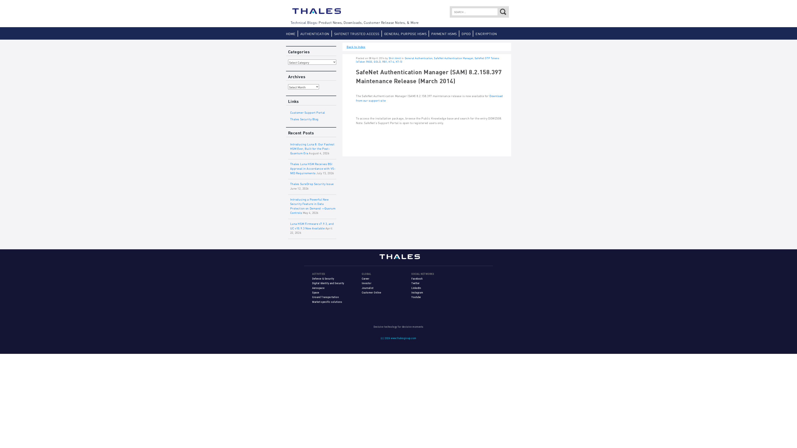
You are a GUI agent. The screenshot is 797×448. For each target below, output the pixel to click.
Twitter (415, 283)
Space (315, 292)
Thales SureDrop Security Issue (312, 183)
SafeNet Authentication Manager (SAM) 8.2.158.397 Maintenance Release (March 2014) (429, 76)
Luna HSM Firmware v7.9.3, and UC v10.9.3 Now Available (312, 225)
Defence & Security (323, 278)
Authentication (314, 33)
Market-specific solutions (327, 301)
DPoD (466, 33)
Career (365, 278)
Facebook (417, 278)
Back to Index (356, 46)
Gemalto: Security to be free (316, 13)
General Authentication (419, 58)
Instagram (417, 292)
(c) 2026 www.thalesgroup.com (398, 338)
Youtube (416, 297)
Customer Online (371, 292)
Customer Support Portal (307, 112)
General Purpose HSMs (405, 33)
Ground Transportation (325, 297)
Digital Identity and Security (328, 283)
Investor (367, 283)
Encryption (486, 33)
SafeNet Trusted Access (356, 33)
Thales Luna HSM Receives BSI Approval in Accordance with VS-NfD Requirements (313, 168)
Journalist (368, 288)
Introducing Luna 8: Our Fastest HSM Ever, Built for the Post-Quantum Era (312, 148)
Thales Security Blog (304, 119)
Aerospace (318, 288)
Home (291, 33)
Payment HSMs (444, 33)
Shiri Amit (395, 58)
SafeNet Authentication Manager (453, 58)
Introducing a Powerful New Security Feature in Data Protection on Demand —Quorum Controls (313, 206)
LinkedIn (416, 288)
